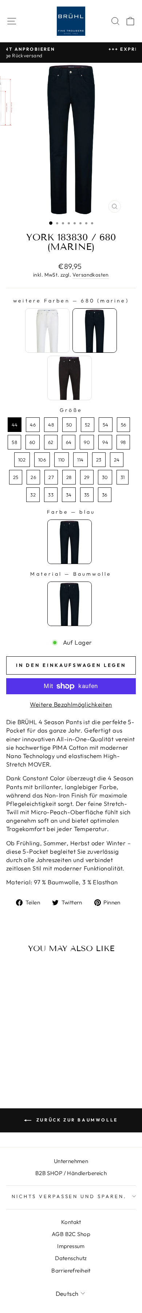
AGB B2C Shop (71, 1234)
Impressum (71, 1246)
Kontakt (71, 1222)
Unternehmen (71, 1161)
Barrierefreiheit (71, 1270)
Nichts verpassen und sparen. (69, 1196)
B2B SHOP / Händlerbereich (71, 1173)
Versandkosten (90, 274)
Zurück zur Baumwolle (76, 1120)
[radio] (47, 330)
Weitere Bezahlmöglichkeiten (71, 704)
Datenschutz (71, 1258)
